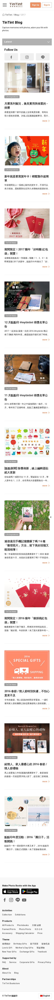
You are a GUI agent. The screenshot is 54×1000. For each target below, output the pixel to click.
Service (12, 962)
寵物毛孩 (46, 944)
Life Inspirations (12, 97)
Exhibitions (20, 915)
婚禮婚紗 (6, 944)
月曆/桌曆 (36, 925)
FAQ (4, 962)
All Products (8, 925)
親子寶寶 (34, 944)
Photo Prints (25, 929)
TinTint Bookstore (11, 983)
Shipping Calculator (25, 933)
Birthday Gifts (20, 944)
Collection (7, 915)
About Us (6, 973)
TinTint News (11, 243)
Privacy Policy (44, 962)
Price (40, 933)
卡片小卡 (38, 929)
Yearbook (42, 952)
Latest (8, 41)
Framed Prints (9, 929)
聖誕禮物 (41, 948)
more (44, 121)
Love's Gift (7, 948)
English (46, 996)
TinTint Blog (12, 22)
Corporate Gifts (27, 962)
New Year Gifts (9, 952)
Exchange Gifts (27, 952)
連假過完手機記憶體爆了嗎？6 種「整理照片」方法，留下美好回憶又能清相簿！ (26, 545)
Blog (16, 15)
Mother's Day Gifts (24, 948)
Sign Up (35, 5)
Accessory (7, 933)
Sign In (47, 5)
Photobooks (23, 925)
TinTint (8, 15)
